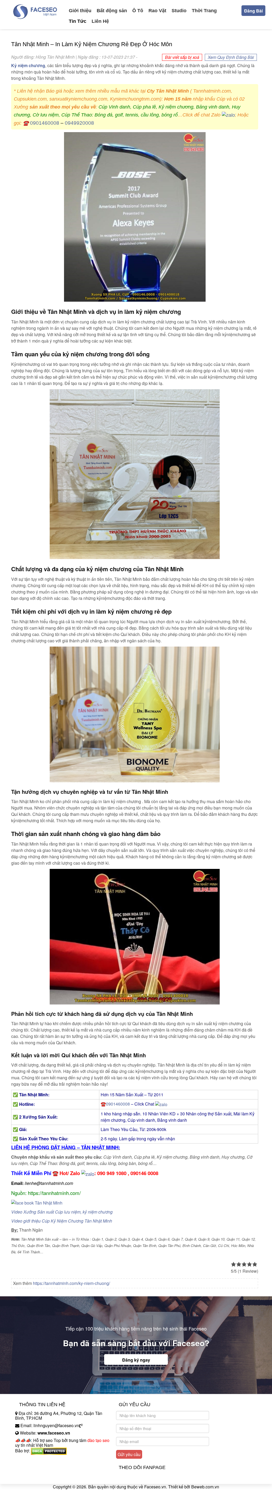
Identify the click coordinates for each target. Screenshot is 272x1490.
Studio (179, 10)
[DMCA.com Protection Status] (49, 1451)
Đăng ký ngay (136, 1360)
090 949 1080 (111, 1173)
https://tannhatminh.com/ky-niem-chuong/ (71, 1283)
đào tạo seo (98, 1440)
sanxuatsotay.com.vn (34, 1467)
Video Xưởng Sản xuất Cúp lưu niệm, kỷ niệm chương (62, 1212)
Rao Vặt (157, 10)
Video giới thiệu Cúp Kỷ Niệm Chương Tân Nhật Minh (61, 1221)
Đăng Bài (253, 11)
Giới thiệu (80, 10)
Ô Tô (137, 10)
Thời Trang (204, 10)
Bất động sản (112, 10)
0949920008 (79, 123)
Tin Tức (77, 21)
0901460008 (44, 123)
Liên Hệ (100, 21)
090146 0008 (144, 1173)
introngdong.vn (29, 1460)
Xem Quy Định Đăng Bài (231, 57)
